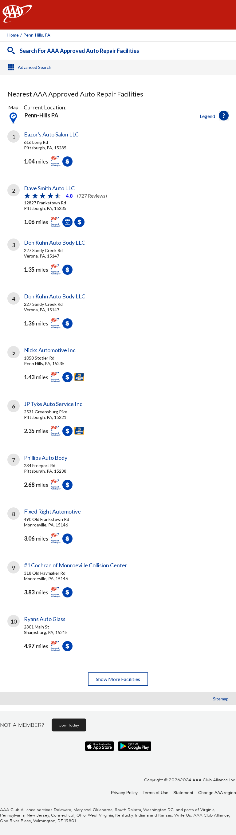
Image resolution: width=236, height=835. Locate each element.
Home (13, 34)
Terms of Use (155, 792)
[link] (118, 153)
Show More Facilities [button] (118, 679)
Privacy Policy (124, 792)
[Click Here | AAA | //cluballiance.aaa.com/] (17, 19)
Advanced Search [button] (34, 67)
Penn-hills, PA (36, 34)
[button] (224, 115)
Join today (69, 725)
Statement (183, 792)
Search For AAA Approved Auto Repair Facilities (79, 50)
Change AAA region (217, 792)
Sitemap (221, 698)
